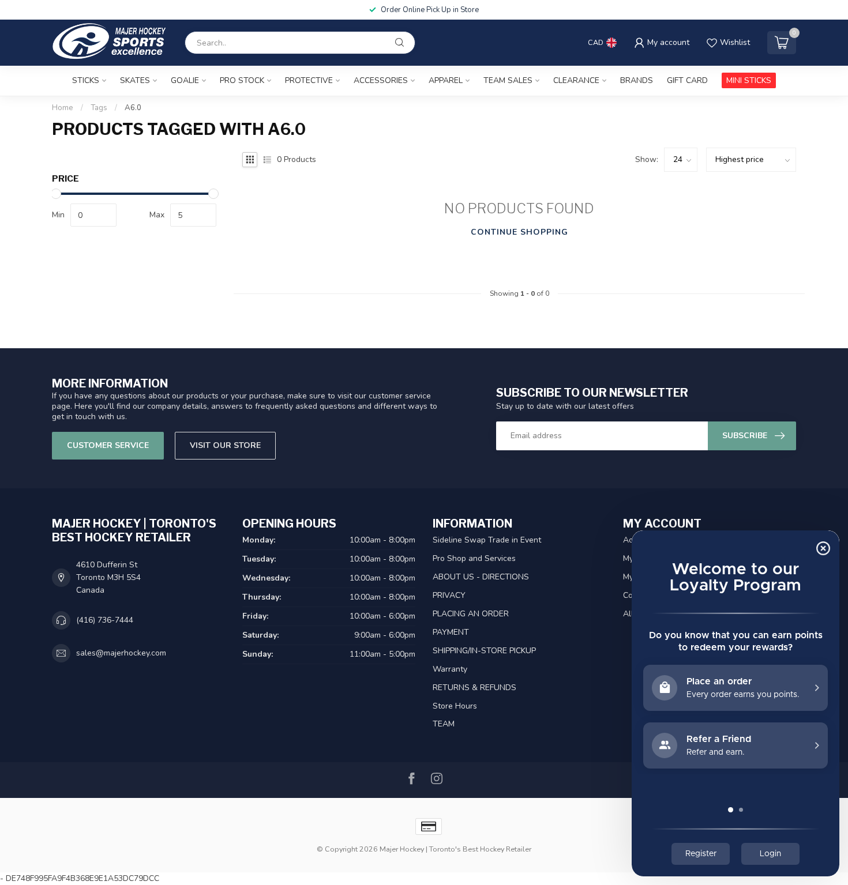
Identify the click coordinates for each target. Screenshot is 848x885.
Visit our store (225, 445)
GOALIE (185, 80)
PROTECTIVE (309, 80)
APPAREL (446, 80)
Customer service (108, 445)
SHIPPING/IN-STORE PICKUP (484, 650)
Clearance (576, 80)
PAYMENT (451, 632)
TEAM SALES (507, 80)
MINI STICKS (748, 80)
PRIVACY (449, 595)
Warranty (450, 669)
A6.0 (133, 108)
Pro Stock (242, 80)
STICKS (85, 80)
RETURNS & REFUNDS (474, 687)
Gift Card (687, 80)
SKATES (135, 80)
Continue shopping (519, 232)
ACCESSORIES (381, 80)
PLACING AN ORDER (471, 613)
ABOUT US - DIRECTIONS (481, 576)
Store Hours (455, 706)
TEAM (444, 723)
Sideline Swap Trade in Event (487, 539)
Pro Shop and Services (474, 558)
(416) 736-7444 (104, 620)
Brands (636, 80)
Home (62, 108)
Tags (99, 108)
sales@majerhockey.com (121, 652)
